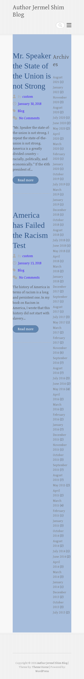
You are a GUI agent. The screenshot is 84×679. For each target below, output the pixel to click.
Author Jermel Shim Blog (38, 11)
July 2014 (59, 551)
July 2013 (59, 612)
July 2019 (59, 184)
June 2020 (59, 123)
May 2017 (59, 322)
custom (27, 97)
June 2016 (59, 384)
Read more (25, 180)
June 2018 (59, 246)
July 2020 (59, 118)
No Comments (29, 118)
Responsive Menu (69, 25)
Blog (21, 111)
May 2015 (59, 485)
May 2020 (59, 128)
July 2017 (59, 317)
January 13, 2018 (29, 263)
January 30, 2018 (29, 104)
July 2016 (59, 378)
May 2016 (59, 389)
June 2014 (59, 557)
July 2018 (59, 240)
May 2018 (59, 251)
